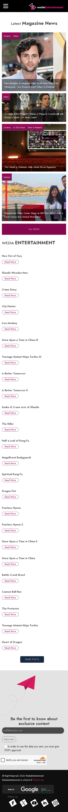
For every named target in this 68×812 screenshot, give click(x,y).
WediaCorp (38, 780)
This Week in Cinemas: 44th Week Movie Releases (30, 167)
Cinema (7, 35)
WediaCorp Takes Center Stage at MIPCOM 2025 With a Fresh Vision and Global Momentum (33, 215)
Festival (7, 177)
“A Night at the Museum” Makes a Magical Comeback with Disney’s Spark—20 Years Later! (33, 115)
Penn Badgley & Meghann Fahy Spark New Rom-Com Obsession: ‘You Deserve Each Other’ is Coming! (31, 85)
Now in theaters (35, 127)
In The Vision (19, 127)
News (15, 35)
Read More (10, 262)
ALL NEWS (34, 229)
